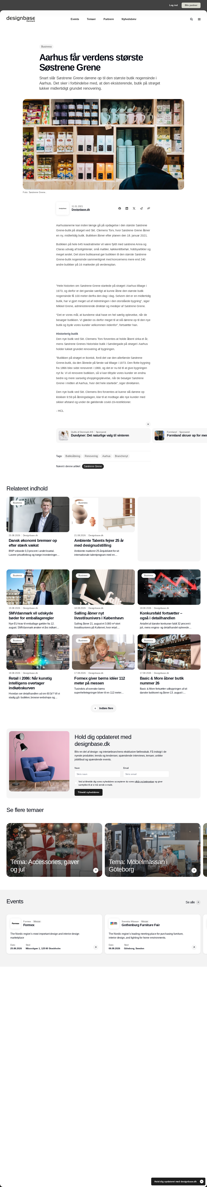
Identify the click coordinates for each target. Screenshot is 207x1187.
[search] (191, 19)
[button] (148, 424)
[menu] (199, 19)
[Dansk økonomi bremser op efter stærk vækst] (37, 527)
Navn (77, 768)
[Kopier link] (148, 208)
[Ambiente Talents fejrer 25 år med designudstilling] (103, 527)
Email (126, 768)
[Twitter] (134, 208)
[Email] (141, 208)
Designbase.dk (81, 209)
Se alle (190, 902)
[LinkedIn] (127, 208)
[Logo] (20, 19)
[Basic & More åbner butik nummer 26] (169, 664)
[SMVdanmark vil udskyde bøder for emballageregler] (37, 599)
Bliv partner (191, 5)
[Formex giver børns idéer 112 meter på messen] (103, 664)
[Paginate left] (9, 850)
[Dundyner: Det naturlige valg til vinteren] (103, 435)
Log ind (173, 5)
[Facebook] (120, 208)
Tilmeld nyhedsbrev (88, 792)
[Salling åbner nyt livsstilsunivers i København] (103, 599)
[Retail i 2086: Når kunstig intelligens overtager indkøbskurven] (37, 666)
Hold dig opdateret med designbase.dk (175, 1181)
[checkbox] (76, 783)
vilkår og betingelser (144, 781)
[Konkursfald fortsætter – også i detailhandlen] (169, 599)
